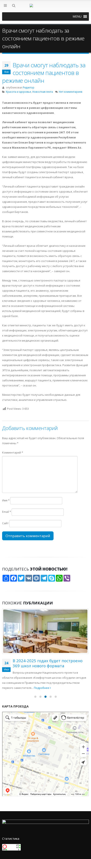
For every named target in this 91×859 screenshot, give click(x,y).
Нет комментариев (70, 91)
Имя (6, 500)
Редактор (28, 87)
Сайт (5, 523)
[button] (77, 16)
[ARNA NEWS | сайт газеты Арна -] (45, 8)
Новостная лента (42, 91)
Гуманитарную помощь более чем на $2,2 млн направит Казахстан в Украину (50, 666)
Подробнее (67, 688)
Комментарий (12, 452)
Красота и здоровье (18, 91)
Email (6, 512)
